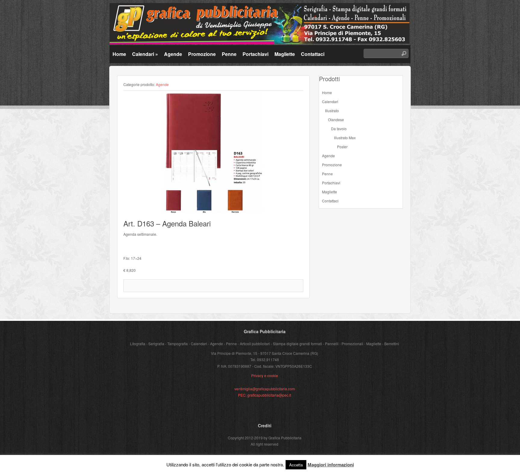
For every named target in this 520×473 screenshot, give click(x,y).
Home (119, 54)
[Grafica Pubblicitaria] (260, 42)
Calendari (145, 54)
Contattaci (312, 54)
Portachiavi (255, 54)
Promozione (202, 54)
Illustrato (332, 110)
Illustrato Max (345, 137)
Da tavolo (339, 128)
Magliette (284, 54)
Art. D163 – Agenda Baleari (167, 223)
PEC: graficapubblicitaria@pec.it (264, 395)
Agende (173, 54)
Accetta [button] (296, 465)
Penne (229, 54)
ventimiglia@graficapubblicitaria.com (264, 388)
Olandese (336, 119)
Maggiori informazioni (331, 465)
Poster (342, 146)
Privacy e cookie (264, 375)
